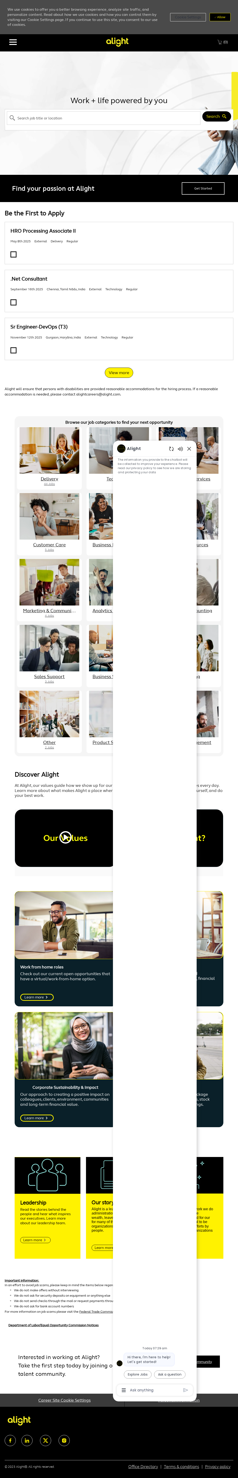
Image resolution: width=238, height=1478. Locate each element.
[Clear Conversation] (171, 449)
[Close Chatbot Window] (189, 448)
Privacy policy (218, 1466)
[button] (188, 17)
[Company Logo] (117, 42)
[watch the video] (65, 838)
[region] (155, 919)
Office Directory (143, 1466)
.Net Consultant (28, 279)
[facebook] (10, 1440)
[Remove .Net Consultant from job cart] (13, 302)
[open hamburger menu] (13, 42)
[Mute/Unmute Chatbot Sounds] (180, 448)
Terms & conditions (181, 1466)
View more (119, 372)
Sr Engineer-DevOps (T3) (39, 327)
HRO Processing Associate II (43, 231)
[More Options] (124, 1390)
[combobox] (103, 118)
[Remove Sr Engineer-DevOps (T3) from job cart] (13, 350)
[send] (186, 1390)
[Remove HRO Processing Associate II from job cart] (13, 254)
